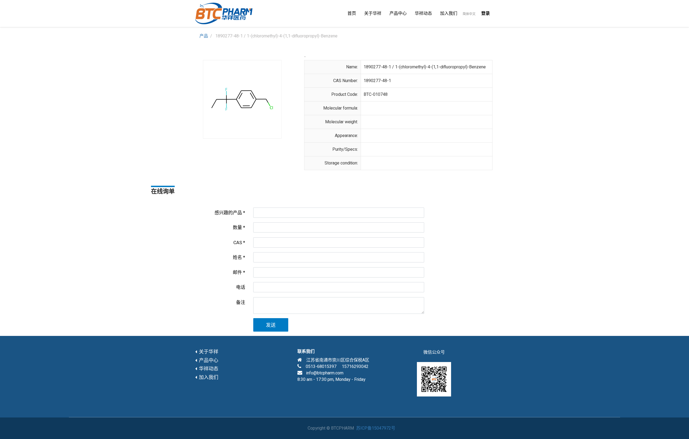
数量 (237, 227)
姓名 (237, 257)
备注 (240, 302)
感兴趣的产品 (228, 212)
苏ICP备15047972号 (375, 428)
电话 (240, 287)
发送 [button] (271, 325)
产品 (203, 36)
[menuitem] (351, 13)
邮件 (237, 272)
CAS (237, 242)
